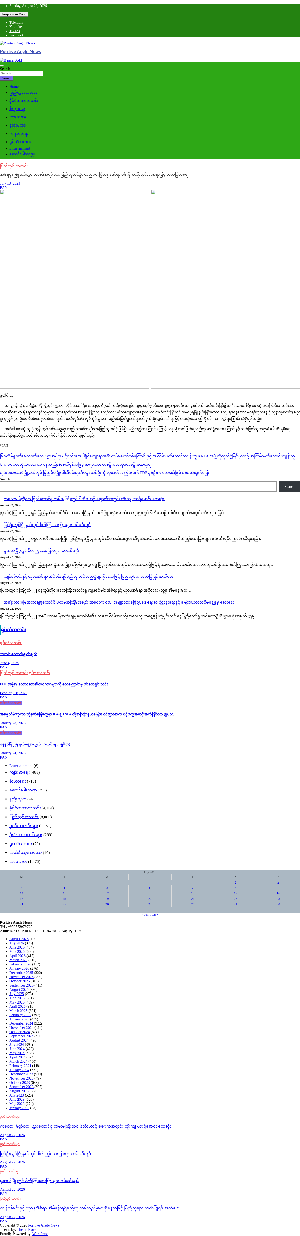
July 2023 (16, 1095)
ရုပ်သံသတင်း (20, 142)
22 (235, 899)
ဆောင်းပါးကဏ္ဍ (22, 154)
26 (107, 904)
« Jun (145, 914)
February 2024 (20, 1066)
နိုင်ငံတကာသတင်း (24, 101)
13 (150, 893)
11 (64, 893)
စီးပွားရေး (17, 109)
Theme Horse (27, 1230)
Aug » (154, 914)
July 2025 (16, 994)
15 (235, 893)
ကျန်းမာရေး (19, 134)
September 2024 (21, 1036)
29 (235, 904)
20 (150, 899)
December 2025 (21, 973)
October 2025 (19, 981)
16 (278, 893)
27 (150, 904)
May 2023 (17, 1104)
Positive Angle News (20, 52)
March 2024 (18, 1061)
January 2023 (19, 1108)
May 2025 (17, 1002)
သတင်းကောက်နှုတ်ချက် (19, 654)
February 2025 (20, 1015)
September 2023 (21, 1087)
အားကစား (17, 117)
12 (107, 893)
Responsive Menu (14, 14)
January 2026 (19, 968)
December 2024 (21, 1023)
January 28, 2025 (13, 723)
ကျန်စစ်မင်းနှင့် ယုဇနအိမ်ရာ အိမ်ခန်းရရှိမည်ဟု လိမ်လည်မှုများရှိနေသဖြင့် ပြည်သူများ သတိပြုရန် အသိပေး (88, 576)
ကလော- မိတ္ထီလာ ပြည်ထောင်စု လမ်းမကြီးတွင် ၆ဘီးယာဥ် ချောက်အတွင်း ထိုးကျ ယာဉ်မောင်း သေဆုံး (84, 499)
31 (21, 910)
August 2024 (19, 1040)
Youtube (15, 27)
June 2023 (17, 1099)
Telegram (16, 22)
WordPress (40, 1234)
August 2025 (19, 990)
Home (14, 87)
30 (278, 904)
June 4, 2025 (9, 663)
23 (278, 899)
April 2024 (17, 1057)
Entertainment (19, 148)
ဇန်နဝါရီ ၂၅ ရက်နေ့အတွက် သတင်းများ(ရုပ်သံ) (35, 744)
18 (64, 899)
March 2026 (18, 960)
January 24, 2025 (13, 753)
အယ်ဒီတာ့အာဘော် (25, 852)
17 (21, 899)
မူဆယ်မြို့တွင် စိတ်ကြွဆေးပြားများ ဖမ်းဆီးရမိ (41, 551)
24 (21, 904)
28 (193, 904)
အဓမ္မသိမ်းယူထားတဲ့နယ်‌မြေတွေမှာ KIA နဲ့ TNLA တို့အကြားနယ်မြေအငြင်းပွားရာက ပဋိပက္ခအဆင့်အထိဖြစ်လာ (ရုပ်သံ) (87, 714)
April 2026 (17, 956)
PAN (4, 188)
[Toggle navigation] (2, 65)
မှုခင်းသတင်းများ (23, 826)
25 (64, 904)
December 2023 (21, 1074)
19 (107, 899)
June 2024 (17, 1049)
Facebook (16, 35)
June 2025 (17, 998)
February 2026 (20, 964)
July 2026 (16, 943)
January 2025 (19, 1019)
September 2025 (21, 985)
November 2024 (21, 1028)
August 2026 (19, 939)
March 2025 (18, 1011)
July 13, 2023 (10, 183)
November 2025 (21, 977)
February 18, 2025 (13, 693)
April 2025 (17, 1006)
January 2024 (19, 1070)
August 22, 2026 (12, 1135)
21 (193, 899)
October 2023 (19, 1083)
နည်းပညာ (17, 125)
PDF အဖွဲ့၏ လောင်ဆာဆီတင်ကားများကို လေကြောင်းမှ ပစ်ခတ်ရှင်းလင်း (54, 684)
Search (5, 69)
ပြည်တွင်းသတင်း (23, 92)
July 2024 (16, 1044)
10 (21, 893)
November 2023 (21, 1078)
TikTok (14, 31)
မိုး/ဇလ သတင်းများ (25, 835)
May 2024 (17, 1053)
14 (193, 893)
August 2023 (19, 1091)
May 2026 (17, 951)
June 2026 (17, 947)
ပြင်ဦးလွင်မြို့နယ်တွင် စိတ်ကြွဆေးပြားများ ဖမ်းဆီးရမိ (47, 525)
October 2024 (19, 1032)
